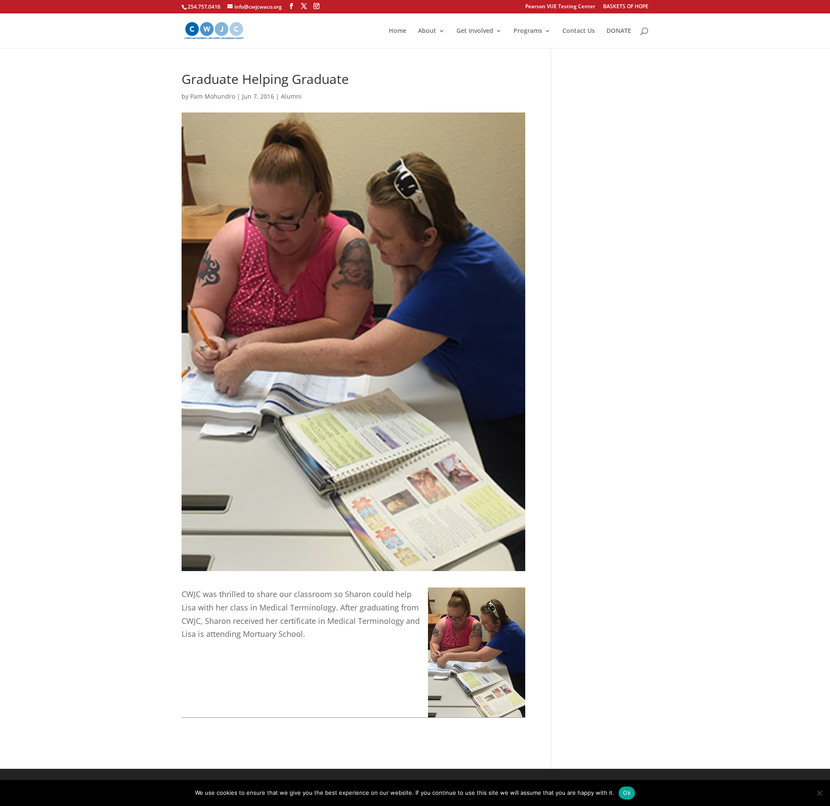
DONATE (619, 31)
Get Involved (474, 31)
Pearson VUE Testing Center (560, 7)
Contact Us (578, 31)
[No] (819, 793)
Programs (528, 31)
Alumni (291, 96)
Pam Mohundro (212, 96)
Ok (627, 792)
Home (397, 31)
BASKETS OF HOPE (625, 7)
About (427, 31)
